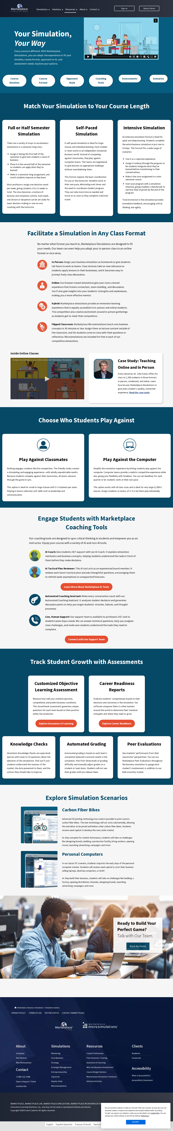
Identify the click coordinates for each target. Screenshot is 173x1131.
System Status (52, 1013)
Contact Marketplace (73, 1013)
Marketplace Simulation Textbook (101, 1076)
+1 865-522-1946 (23, 1076)
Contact (93, 9)
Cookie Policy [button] (155, 1113)
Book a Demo (149, 8)
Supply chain (56, 1081)
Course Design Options (96, 1072)
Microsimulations (58, 1086)
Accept (135, 1122)
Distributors (21, 1058)
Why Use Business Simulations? (100, 1067)
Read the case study (139, 392)
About (82, 9)
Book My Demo (138, 946)
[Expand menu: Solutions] (62, 9)
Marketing (55, 1053)
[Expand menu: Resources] (76, 9)
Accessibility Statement (142, 1080)
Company (20, 1053)
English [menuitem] (49, 1124)
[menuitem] (49, 1124)
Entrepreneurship (59, 1072)
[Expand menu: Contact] (98, 9)
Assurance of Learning (96, 1062)
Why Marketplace (23, 1062)
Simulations (42, 9)
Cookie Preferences (94, 1053)
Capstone (55, 1076)
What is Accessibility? (141, 1075)
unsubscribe (21, 1086)
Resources (70, 9)
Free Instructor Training (96, 1058)
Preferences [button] (145, 1116)
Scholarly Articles (94, 1081)
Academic (136, 1053)
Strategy (55, 1062)
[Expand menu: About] (86, 9)
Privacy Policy (18, 1013)
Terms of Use (35, 1013)
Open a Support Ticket (26, 1081)
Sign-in (124, 8)
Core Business (57, 1058)
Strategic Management (61, 1067)
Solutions (56, 9)
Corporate (136, 1058)
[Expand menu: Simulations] (49, 9)
